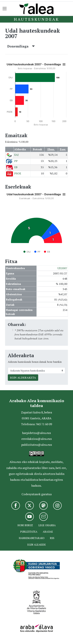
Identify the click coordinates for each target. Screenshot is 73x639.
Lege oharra (47, 525)
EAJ (16, 155)
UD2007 (62, 268)
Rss (52, 538)
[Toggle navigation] (4, 9)
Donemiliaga (19, 46)
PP (16, 161)
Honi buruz (25, 525)
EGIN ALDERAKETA (23, 377)
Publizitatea (28, 531)
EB (15, 167)
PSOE (17, 173)
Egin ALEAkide (36, 544)
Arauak (48, 531)
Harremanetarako (31, 538)
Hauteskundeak (36, 19)
